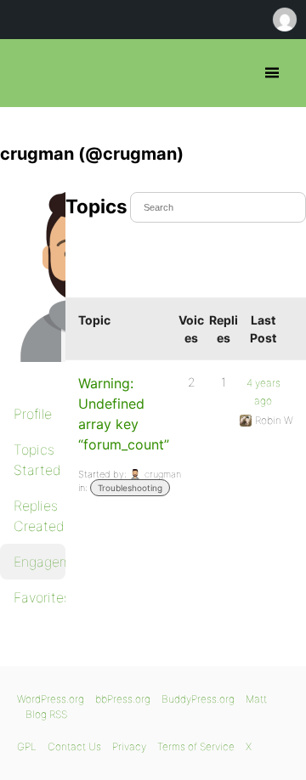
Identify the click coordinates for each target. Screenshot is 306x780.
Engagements (39, 561)
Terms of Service (196, 746)
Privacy (129, 746)
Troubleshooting (130, 488)
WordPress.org (50, 698)
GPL (27, 746)
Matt (256, 698)
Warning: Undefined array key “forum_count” (123, 414)
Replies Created (39, 515)
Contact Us (74, 746)
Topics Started (37, 459)
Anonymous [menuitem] (284, 19)
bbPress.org (27, 73)
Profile (33, 413)
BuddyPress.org (198, 698)
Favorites (39, 597)
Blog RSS (46, 714)
